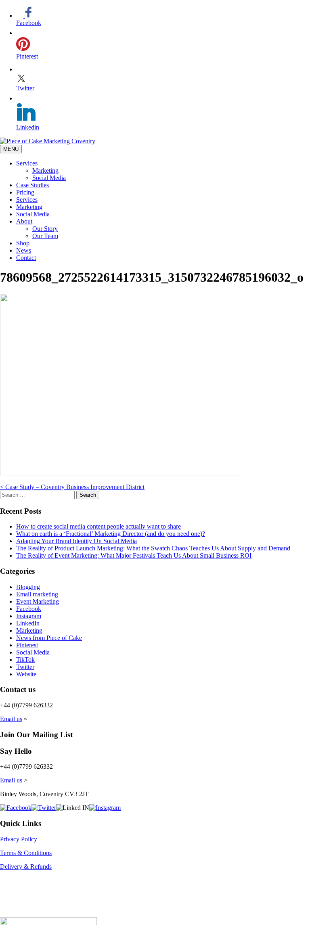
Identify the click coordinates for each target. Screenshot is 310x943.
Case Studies (32, 185)
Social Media (49, 177)
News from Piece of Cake (49, 637)
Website (26, 674)
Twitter (25, 666)
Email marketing (37, 594)
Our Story (45, 228)
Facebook (28, 608)
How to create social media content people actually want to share (98, 526)
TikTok (25, 659)
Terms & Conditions (26, 852)
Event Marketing (37, 601)
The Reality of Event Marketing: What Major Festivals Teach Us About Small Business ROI (133, 555)
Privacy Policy (18, 839)
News (23, 250)
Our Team (45, 235)
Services (27, 163)
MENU (11, 149)
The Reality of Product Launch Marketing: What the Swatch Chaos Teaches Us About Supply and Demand (153, 548)
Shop (22, 243)
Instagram (28, 616)
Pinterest (27, 645)
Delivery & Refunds (26, 866)
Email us (11, 718)
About (24, 221)
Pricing (25, 192)
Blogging (28, 586)
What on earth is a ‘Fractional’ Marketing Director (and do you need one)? (110, 533)
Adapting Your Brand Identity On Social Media (76, 540)
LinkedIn (28, 623)
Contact (26, 257)
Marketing (45, 170)
